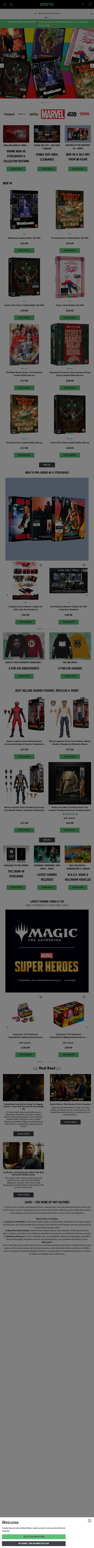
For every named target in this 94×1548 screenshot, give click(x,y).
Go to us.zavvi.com (34, 1537)
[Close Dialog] (89, 1520)
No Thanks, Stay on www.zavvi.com (34, 1543)
